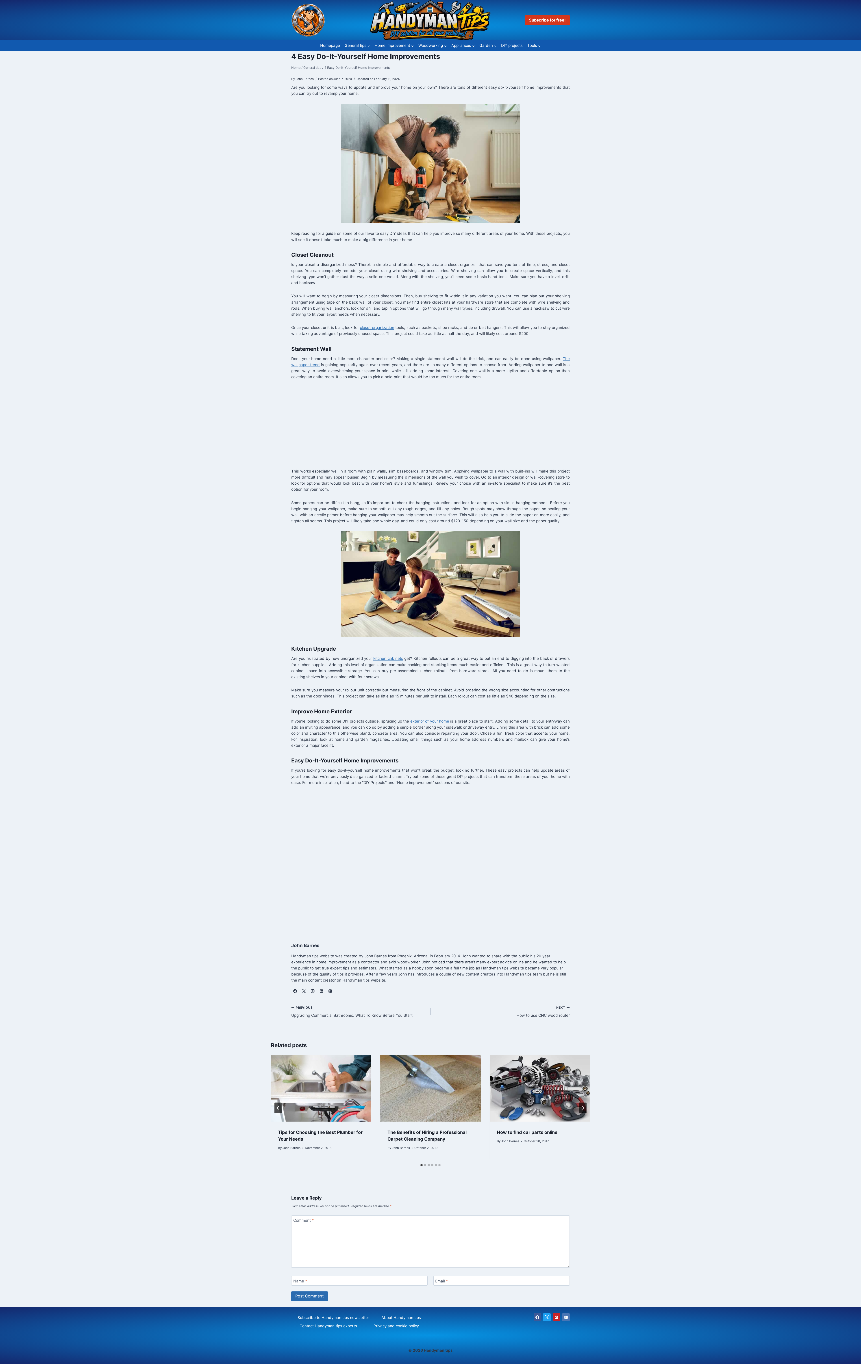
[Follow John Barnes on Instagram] (312, 991)
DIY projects (512, 45)
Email (441, 1281)
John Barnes (291, 1147)
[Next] (583, 1108)
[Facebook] (537, 1317)
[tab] (421, 1165)
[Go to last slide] (278, 1108)
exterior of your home (429, 721)
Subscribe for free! (547, 20)
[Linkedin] (566, 1317)
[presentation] (321, 1088)
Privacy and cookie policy (396, 1326)
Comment (303, 1220)
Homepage (330, 45)
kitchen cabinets (388, 658)
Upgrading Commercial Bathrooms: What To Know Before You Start (352, 1012)
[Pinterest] (556, 1317)
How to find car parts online (527, 1132)
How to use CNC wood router (543, 1012)
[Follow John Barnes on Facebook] (295, 991)
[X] (547, 1317)
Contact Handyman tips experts (328, 1326)
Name (300, 1281)
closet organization (377, 327)
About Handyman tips (401, 1317)
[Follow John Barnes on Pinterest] (330, 991)
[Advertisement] (425, 423)
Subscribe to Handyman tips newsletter (333, 1317)
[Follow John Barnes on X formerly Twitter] (304, 991)
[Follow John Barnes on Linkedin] (321, 991)
